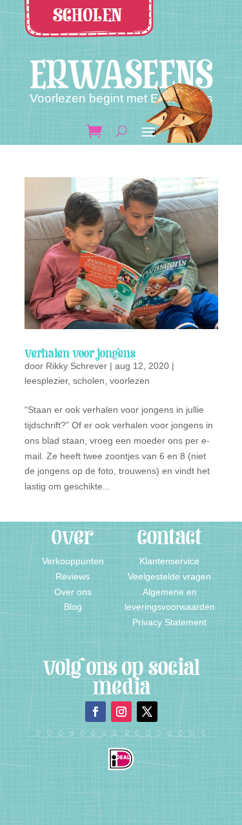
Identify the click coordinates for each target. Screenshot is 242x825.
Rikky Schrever (76, 366)
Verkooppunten (73, 561)
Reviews (72, 576)
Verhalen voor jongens (80, 354)
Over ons (73, 592)
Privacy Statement (169, 622)
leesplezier (46, 380)
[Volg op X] (147, 711)
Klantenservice (169, 561)
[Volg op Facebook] (95, 711)
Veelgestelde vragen (169, 576)
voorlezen (130, 380)
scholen (89, 380)
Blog (73, 607)
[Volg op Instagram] (121, 711)
